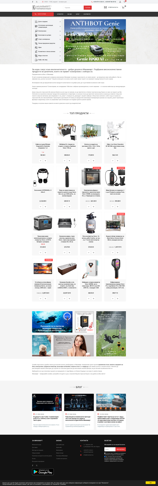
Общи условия (36, 453)
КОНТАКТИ (84, 440)
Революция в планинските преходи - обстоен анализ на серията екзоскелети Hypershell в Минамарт (78, 418)
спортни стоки (75, 366)
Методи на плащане (37, 450)
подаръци (85, 366)
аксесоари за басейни (63, 366)
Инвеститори (59, 453)
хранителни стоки (103, 364)
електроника (39, 366)
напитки (112, 364)
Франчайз (59, 447)
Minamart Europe (36, 444)
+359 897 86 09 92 (88, 452)
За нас (34, 458)
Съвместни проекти (61, 458)
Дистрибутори (60, 444)
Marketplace (59, 450)
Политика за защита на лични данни (42, 455)
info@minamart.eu (88, 455)
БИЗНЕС (59, 440)
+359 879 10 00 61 (88, 450)
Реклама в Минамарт (62, 455)
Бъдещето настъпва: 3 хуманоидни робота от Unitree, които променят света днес (46, 418)
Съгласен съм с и (115, 454)
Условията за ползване (119, 453)
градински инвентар (50, 366)
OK (151, 483)
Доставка (34, 447)
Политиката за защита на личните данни (114, 454)
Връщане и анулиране (38, 461)
